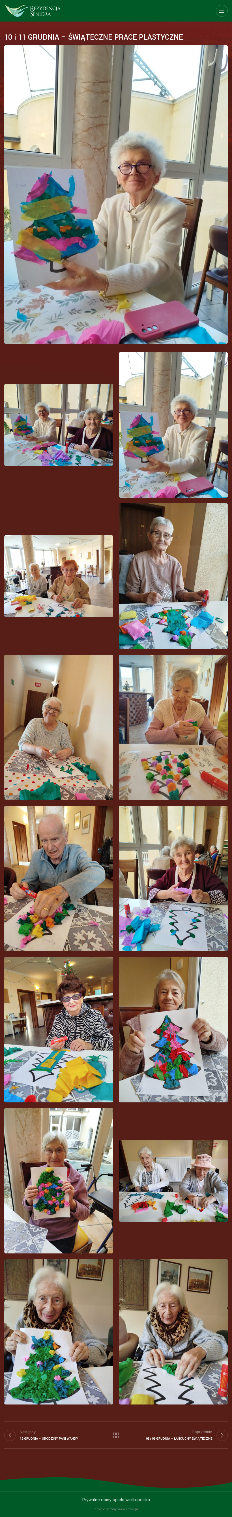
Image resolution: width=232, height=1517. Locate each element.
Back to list (116, 1435)
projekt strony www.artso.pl (116, 1509)
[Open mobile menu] (222, 10)
